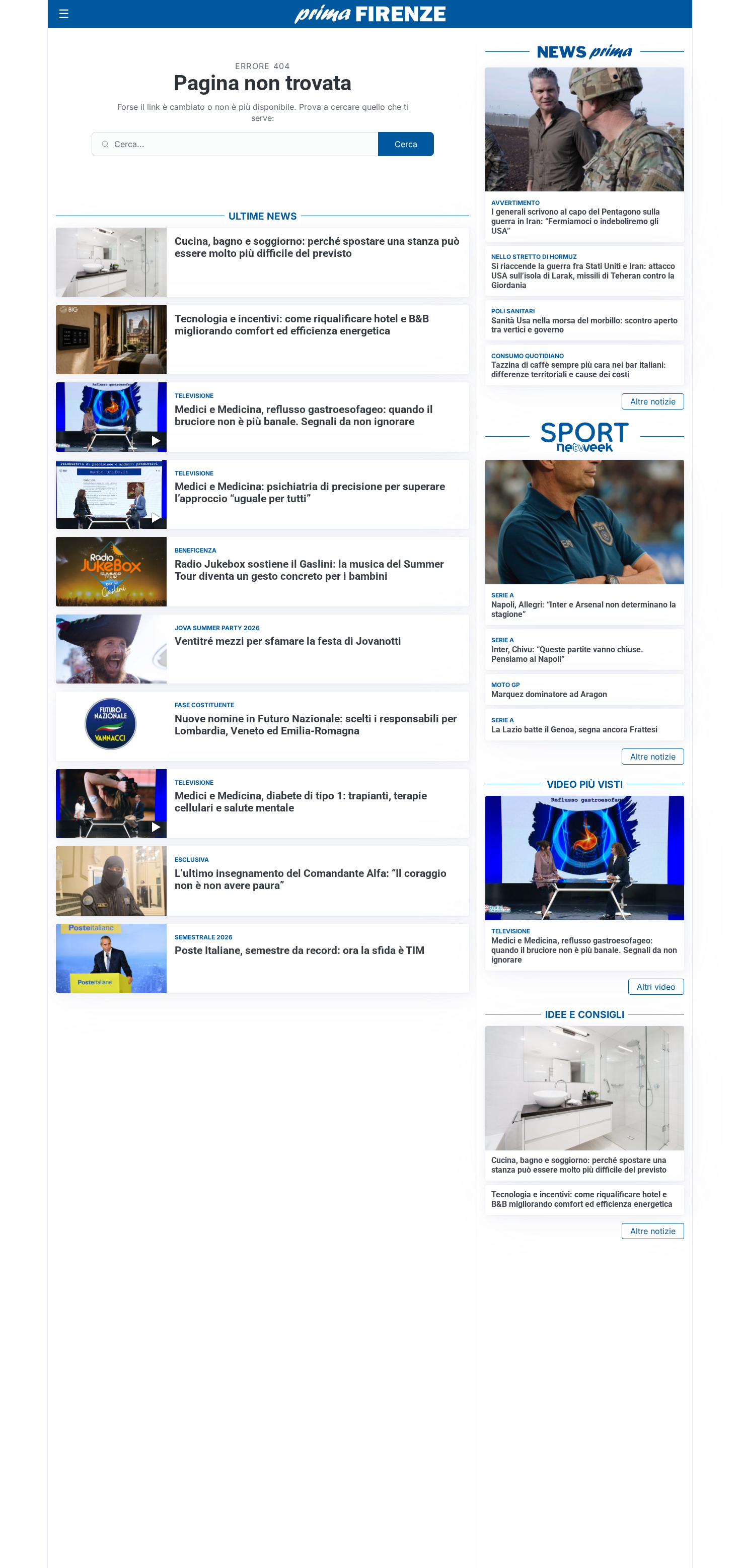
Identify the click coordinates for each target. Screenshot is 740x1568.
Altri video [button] (656, 987)
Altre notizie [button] (653, 401)
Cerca (406, 144)
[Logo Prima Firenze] (370, 14)
